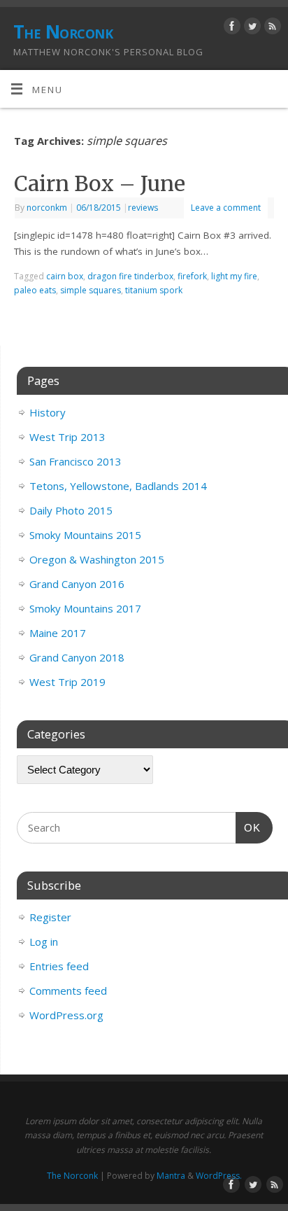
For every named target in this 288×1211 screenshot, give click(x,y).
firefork (192, 276)
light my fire (234, 276)
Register (50, 917)
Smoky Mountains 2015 (85, 535)
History (47, 412)
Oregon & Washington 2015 (96, 559)
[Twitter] (250, 28)
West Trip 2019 (67, 682)
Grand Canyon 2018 (76, 657)
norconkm (47, 208)
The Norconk (63, 31)
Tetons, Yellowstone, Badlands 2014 (118, 486)
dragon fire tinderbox (130, 276)
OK (248, 827)
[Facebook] (230, 28)
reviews (143, 208)
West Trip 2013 (67, 437)
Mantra (171, 1176)
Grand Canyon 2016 (76, 584)
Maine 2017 (57, 633)
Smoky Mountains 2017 (85, 608)
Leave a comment (226, 208)
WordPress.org (66, 1015)
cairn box (64, 276)
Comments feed (68, 990)
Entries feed (59, 966)
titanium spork (153, 290)
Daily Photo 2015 (71, 510)
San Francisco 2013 (75, 461)
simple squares (90, 290)
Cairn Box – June (99, 183)
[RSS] (271, 28)
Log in (43, 941)
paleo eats (35, 290)
